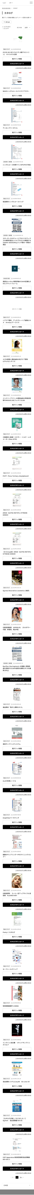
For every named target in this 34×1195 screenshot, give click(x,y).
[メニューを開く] (31, 3)
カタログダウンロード (17, 64)
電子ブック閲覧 (17, 59)
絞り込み (8, 22)
